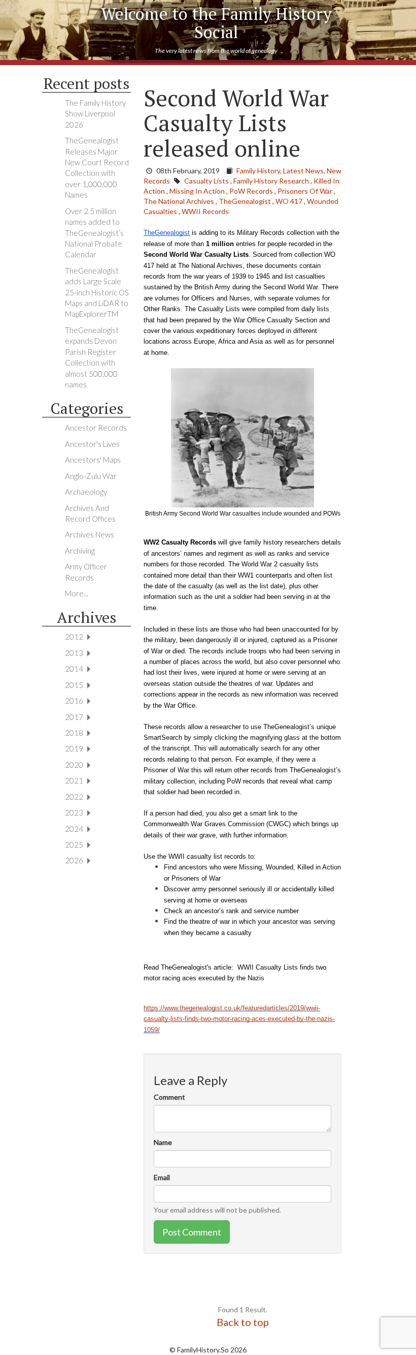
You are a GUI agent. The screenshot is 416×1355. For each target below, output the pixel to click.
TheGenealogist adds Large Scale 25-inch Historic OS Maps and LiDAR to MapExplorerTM (97, 292)
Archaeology (86, 491)
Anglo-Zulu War (91, 475)
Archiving (80, 550)
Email (162, 1177)
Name (163, 1142)
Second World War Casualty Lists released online (236, 122)
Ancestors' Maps (93, 459)
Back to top (243, 1322)
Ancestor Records (96, 427)
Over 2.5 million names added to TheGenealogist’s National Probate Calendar (94, 232)
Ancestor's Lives (92, 443)
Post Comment (191, 1232)
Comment (169, 1097)
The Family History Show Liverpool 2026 (95, 113)
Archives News (89, 534)
